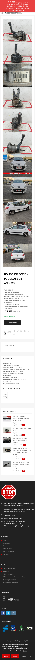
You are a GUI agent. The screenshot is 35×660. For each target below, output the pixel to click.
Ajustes (24, 656)
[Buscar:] (16, 13)
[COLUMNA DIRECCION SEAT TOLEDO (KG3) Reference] (7, 440)
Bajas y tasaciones (8, 551)
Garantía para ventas (9, 580)
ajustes (25, 651)
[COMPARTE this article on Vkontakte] (28, 331)
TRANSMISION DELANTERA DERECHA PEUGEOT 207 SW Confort (21, 464)
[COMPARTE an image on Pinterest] (24, 331)
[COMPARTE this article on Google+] (21, 331)
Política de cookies (8, 574)
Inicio (4, 540)
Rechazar (15, 656)
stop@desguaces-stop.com (12, 518)
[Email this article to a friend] (14, 334)
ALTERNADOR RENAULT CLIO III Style (22, 429)
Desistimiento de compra (10, 582)
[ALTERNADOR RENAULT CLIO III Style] (7, 430)
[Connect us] (3, 613)
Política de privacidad (9, 568)
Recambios (6, 543)
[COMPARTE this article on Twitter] (17, 331)
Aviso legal (6, 571)
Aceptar (6, 656)
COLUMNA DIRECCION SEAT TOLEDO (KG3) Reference (21, 439)
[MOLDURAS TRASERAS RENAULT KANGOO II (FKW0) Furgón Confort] (7, 418)
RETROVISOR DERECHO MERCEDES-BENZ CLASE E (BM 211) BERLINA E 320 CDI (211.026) (22, 451)
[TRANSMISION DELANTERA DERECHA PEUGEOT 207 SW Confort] (7, 464)
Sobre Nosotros (7, 549)
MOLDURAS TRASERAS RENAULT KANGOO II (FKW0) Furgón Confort (21, 418)
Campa (5, 546)
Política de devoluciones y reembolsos (14, 577)
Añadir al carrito (12, 323)
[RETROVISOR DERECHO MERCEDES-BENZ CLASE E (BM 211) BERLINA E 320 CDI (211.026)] (7, 450)
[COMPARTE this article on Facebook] (14, 331)
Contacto (5, 554)
